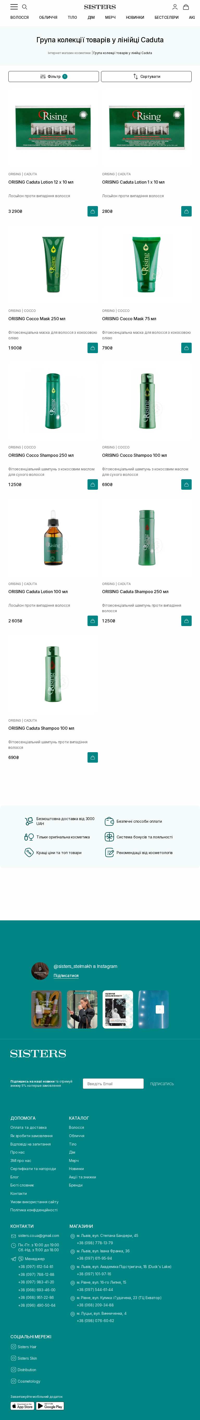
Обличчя (76, 1135)
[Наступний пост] (160, 1009)
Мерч (74, 1160)
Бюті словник (22, 1185)
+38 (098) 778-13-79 (95, 1243)
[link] (186, 6)
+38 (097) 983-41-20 (36, 1282)
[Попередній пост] (40, 1009)
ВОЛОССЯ (19, 17)
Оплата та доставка (28, 1127)
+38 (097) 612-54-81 (35, 1266)
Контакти (18, 1193)
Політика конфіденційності (34, 1210)
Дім (72, 1152)
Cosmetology (29, 1381)
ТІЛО (72, 17)
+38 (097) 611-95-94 (94, 1258)
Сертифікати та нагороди (33, 1168)
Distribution (27, 1370)
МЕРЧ (110, 17)
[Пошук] (24, 6)
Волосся (76, 1127)
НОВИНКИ (135, 17)
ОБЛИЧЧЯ (48, 17)
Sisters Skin (27, 1358)
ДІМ (91, 17)
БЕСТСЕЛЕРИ (167, 17)
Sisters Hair (27, 1347)
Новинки (76, 1168)
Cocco (30, 311)
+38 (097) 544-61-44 (95, 1289)
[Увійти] (175, 6)
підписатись (162, 1083)
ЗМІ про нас (20, 1160)
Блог (14, 1177)
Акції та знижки (82, 1177)
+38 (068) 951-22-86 (36, 1297)
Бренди (76, 1185)
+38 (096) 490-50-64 (36, 1305)
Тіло (73, 1144)
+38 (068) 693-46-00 (36, 1290)
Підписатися (66, 975)
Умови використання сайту (34, 1202)
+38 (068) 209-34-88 (95, 1305)
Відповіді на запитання (30, 1144)
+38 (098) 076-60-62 (95, 1320)
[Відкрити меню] (14, 6)
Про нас (17, 1152)
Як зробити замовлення (31, 1135)
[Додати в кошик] (93, 211)
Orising (14, 174)
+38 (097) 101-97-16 (94, 1274)
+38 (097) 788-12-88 (36, 1274)
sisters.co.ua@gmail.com (38, 1235)
